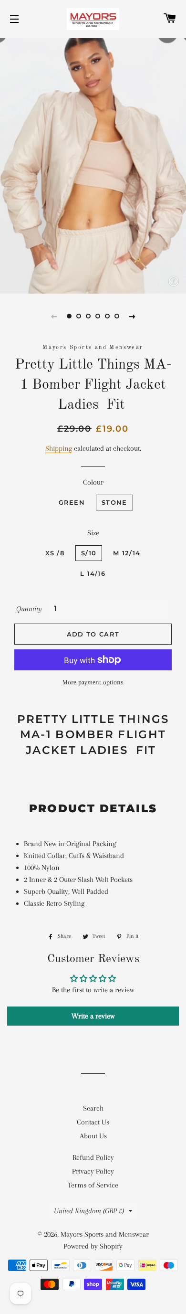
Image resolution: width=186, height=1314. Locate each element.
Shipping (58, 448)
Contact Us (93, 1122)
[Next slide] (132, 316)
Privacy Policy (93, 1171)
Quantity (29, 608)
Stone (114, 502)
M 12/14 (126, 553)
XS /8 (55, 553)
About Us (93, 1136)
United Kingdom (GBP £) (89, 1211)
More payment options (93, 682)
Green (72, 502)
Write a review (93, 1016)
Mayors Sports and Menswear (105, 1234)
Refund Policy (93, 1157)
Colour (93, 482)
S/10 (88, 553)
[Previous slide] (53, 316)
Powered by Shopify (93, 1246)
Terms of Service (93, 1185)
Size (93, 533)
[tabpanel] (93, 165)
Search (93, 1108)
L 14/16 (92, 573)
